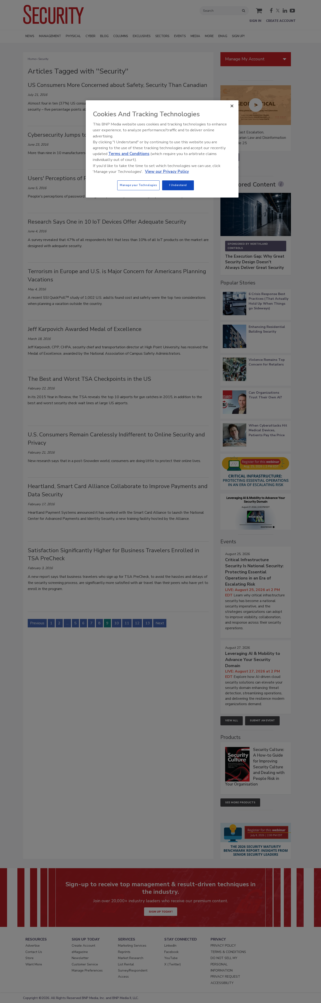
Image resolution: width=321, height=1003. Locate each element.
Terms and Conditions (128, 153)
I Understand (178, 185)
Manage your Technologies (138, 185)
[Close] (232, 106)
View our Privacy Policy (167, 171)
